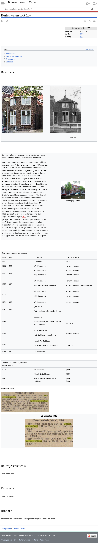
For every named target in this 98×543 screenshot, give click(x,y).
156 (81, 37)
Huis (23, 528)
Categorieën (6, 528)
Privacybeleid (6, 540)
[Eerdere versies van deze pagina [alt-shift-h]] (89, 21)
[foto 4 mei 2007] (22, 109)
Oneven (16, 528)
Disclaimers (44, 540)
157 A (82, 34)
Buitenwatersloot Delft (22, 2)
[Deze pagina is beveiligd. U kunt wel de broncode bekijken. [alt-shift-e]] (85, 21)
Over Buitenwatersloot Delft (26, 540)
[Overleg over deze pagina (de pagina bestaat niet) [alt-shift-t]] (7, 21)
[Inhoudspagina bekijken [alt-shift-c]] (2, 21)
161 (23, 216)
